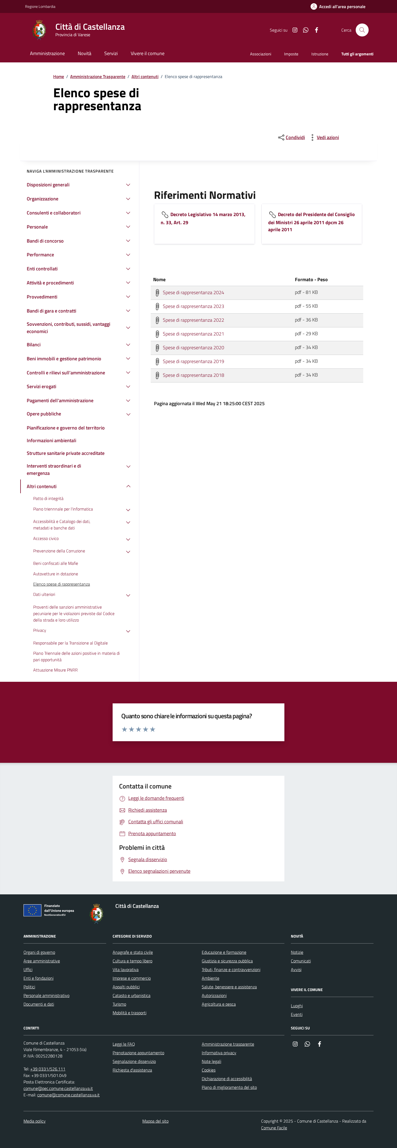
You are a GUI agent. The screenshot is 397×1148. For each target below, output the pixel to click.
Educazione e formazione (224, 952)
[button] (338, 6)
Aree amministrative (41, 961)
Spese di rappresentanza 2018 (193, 374)
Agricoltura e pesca (219, 1004)
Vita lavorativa (126, 969)
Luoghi (297, 1005)
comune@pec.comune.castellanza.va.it (58, 1088)
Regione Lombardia (40, 6)
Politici (29, 986)
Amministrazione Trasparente (97, 76)
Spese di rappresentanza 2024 (193, 292)
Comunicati (301, 961)
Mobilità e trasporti (129, 1012)
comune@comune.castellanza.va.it (68, 1095)
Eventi (296, 1014)
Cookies (209, 1070)
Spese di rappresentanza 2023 (193, 306)
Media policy (34, 1121)
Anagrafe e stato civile (133, 952)
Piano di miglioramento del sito (229, 1087)
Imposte (291, 54)
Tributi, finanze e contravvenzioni (231, 969)
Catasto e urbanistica (131, 995)
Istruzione (319, 54)
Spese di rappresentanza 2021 (193, 333)
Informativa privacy (219, 1052)
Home (58, 76)
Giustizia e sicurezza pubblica (227, 961)
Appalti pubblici (126, 986)
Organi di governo (39, 952)
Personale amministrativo (46, 995)
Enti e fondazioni (38, 978)
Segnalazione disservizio (134, 1061)
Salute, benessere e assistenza (229, 986)
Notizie (297, 952)
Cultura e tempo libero (132, 961)
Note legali (211, 1061)
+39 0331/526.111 (47, 1069)
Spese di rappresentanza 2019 (193, 361)
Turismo (119, 1004)
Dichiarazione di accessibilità (227, 1078)
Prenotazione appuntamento (138, 1052)
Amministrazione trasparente (228, 1044)
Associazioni (260, 54)
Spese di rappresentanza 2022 (193, 319)
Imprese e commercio (132, 978)
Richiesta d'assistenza (132, 1070)
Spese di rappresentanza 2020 (193, 347)
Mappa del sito (155, 1121)
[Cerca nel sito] (362, 30)
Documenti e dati (38, 1004)
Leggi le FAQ (124, 1044)
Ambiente (210, 978)
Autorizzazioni (214, 995)
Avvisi (296, 969)
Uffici (27, 969)
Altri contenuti (145, 76)
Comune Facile (274, 1127)
